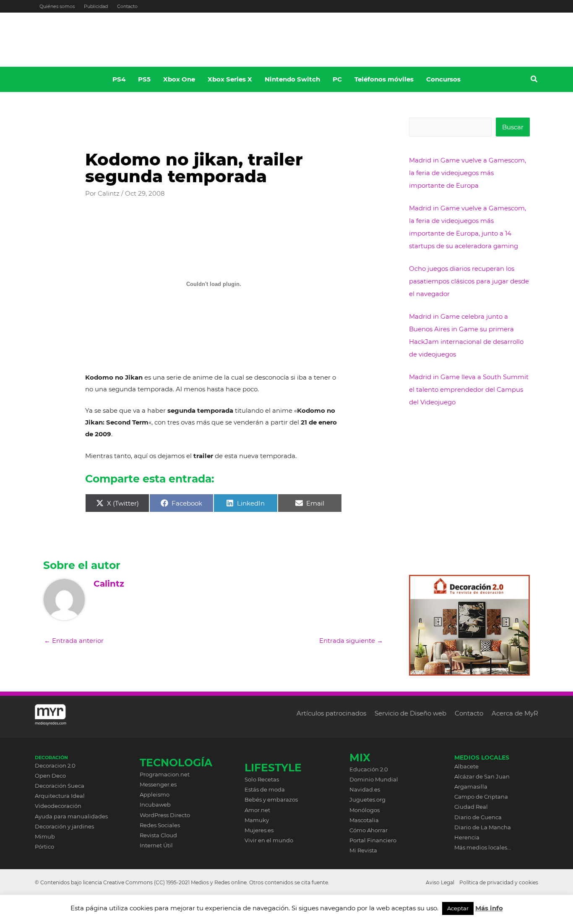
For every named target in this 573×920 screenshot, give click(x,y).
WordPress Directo (165, 815)
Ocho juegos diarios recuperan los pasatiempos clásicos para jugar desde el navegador (469, 281)
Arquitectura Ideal (60, 795)
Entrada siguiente (351, 641)
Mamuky (257, 820)
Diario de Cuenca (478, 817)
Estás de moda (265, 789)
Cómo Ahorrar (368, 830)
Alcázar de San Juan (482, 776)
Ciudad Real (471, 806)
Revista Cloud (158, 835)
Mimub (45, 836)
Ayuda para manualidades (71, 816)
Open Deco (50, 775)
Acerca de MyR (515, 713)
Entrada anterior (74, 641)
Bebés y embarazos (271, 799)
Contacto (127, 6)
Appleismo (154, 794)
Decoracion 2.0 (55, 765)
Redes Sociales (160, 825)
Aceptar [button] (458, 908)
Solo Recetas (262, 779)
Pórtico (44, 846)
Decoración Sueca (59, 785)
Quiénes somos (57, 6)
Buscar (513, 127)
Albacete (466, 766)
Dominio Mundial (373, 779)
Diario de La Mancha (482, 827)
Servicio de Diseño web (410, 713)
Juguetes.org (367, 799)
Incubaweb (155, 804)
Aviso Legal (440, 882)
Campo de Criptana (481, 796)
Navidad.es (364, 789)
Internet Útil (156, 845)
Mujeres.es (259, 830)
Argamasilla (470, 786)
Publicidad (96, 6)
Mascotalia (364, 820)
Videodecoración (58, 805)
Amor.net (257, 810)
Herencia (466, 837)
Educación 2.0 (368, 769)
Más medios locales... (482, 847)
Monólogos (364, 810)
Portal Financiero (372, 840)
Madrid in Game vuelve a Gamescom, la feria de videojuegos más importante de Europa (467, 172)
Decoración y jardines (64, 826)
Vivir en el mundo (269, 840)
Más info (489, 908)
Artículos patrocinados (331, 713)
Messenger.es (158, 784)
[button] (534, 80)
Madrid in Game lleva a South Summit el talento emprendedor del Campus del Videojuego (469, 389)
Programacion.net (165, 774)
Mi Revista (363, 850)
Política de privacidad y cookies (498, 882)
